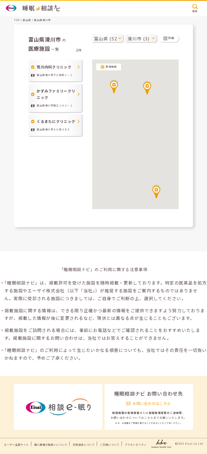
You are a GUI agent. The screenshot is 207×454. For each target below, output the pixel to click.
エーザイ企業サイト (16, 444)
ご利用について (109, 444)
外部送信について (84, 444)
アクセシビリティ (136, 444)
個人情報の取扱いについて (50, 444)
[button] (114, 86)
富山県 (27, 20)
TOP (17, 20)
